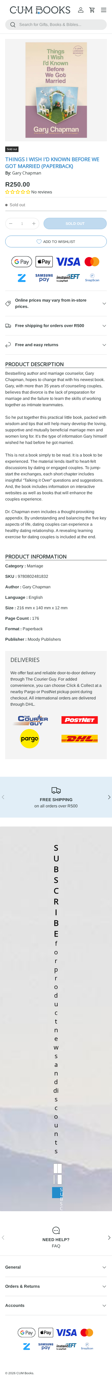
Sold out (75, 223)
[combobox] (56, 24)
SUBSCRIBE (61, 1192)
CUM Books (24, 1373)
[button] (92, 10)
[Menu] (103, 10)
